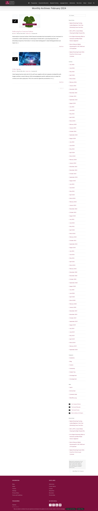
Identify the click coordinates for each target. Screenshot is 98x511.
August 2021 (73, 247)
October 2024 (73, 131)
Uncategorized (73, 375)
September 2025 (73, 99)
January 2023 (73, 205)
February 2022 (73, 237)
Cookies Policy (80, 508)
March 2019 (72, 342)
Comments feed (73, 394)
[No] (96, 509)
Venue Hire (51, 490)
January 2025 (73, 127)
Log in (71, 387)
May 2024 (72, 149)
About (13, 486)
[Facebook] (50, 505)
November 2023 (73, 170)
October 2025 (73, 96)
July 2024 (72, 142)
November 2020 (73, 275)
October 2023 (73, 173)
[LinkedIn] (57, 505)
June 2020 (72, 293)
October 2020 (73, 279)
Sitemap (14, 490)
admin (15, 33)
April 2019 (72, 339)
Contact (14, 488)
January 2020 (73, 307)
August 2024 (73, 138)
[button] (93, 3)
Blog (71, 361)
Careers (71, 365)
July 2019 (72, 328)
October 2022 (73, 212)
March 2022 (72, 233)
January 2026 (73, 85)
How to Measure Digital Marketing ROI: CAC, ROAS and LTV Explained (77, 46)
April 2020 (72, 296)
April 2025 (72, 117)
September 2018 (73, 349)
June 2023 (72, 187)
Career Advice (52, 486)
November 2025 (73, 92)
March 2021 (72, 265)
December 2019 (73, 310)
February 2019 (73, 346)
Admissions (51, 484)
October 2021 (73, 240)
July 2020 (72, 289)
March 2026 (72, 78)
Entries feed (72, 390)
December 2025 (73, 89)
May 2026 (72, 71)
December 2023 (73, 166)
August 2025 (73, 103)
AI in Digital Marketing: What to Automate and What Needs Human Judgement (77, 38)
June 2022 (72, 222)
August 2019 (73, 325)
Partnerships (52, 495)
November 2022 (73, 208)
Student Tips (28, 33)
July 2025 (72, 106)
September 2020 (73, 282)
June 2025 (72, 110)
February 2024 (73, 159)
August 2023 (73, 180)
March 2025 (72, 120)
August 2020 (73, 286)
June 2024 (72, 145)
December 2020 (73, 272)
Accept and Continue (70, 508)
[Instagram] (53, 505)
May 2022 (72, 226)
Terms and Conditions (17, 495)
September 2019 (73, 321)
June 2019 (72, 332)
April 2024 (72, 152)
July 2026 (72, 64)
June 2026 (72, 68)
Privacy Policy (15, 492)
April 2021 (72, 261)
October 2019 (73, 318)
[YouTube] (60, 505)
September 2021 (73, 244)
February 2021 (73, 268)
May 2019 (72, 335)
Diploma (14, 504)
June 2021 (72, 254)
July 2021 (72, 251)
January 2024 (73, 163)
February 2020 (73, 303)
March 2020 (72, 300)
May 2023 (72, 191)
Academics (72, 357)
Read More (61, 46)
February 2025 (73, 124)
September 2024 (73, 134)
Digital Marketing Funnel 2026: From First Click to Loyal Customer (77, 54)
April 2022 (72, 230)
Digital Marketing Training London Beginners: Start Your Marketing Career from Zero (76, 25)
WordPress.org (73, 397)
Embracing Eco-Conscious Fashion (22, 31)
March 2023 (72, 198)
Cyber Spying (16, 69)
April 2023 (72, 194)
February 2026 (73, 82)
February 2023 (73, 201)
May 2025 (72, 113)
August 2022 (73, 215)
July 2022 (72, 219)
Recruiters (51, 492)
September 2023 (73, 177)
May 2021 (72, 258)
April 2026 (72, 75)
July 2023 (72, 184)
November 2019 (73, 314)
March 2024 (72, 156)
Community (72, 368)
